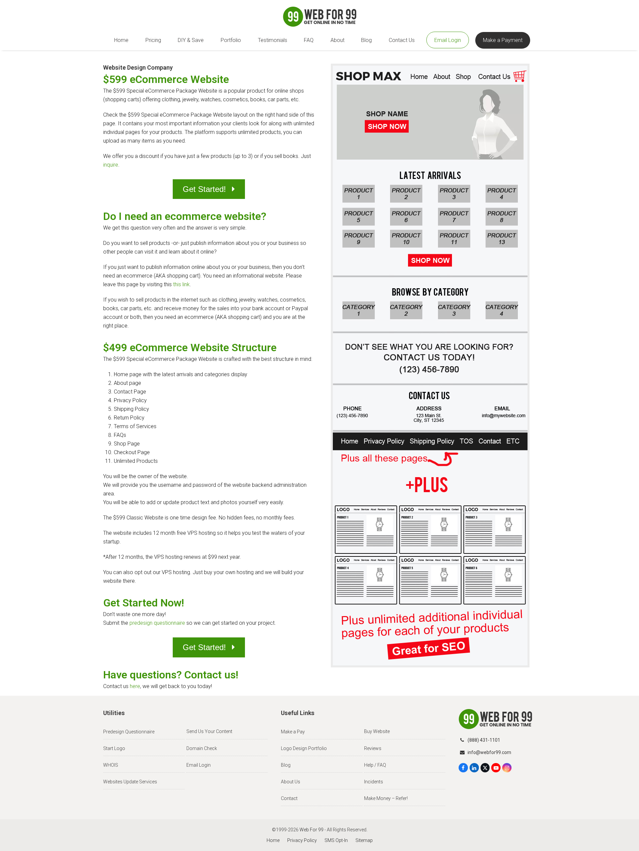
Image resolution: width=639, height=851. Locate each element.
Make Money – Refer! (386, 798)
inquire (110, 165)
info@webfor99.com (489, 752)
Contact (289, 798)
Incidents (373, 781)
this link (181, 284)
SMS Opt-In (336, 840)
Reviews (372, 748)
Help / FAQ (375, 765)
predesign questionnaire (157, 623)
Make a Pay (293, 731)
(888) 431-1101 (484, 740)
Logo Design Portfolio (304, 748)
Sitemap (364, 840)
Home (273, 840)
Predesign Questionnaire (128, 731)
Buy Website (377, 731)
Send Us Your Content (209, 731)
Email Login (198, 765)
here (135, 686)
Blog (286, 765)
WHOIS (110, 765)
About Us (290, 781)
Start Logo (114, 748)
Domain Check (201, 748)
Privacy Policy (302, 840)
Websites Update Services (130, 781)
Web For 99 (311, 829)
